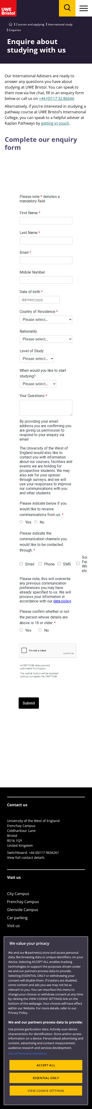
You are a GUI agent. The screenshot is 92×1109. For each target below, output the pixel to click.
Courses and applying (30, 24)
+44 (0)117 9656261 (44, 852)
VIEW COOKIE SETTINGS (46, 1091)
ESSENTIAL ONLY (46, 1078)
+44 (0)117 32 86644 (56, 98)
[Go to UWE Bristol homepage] (11, 24)
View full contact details (26, 857)
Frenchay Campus (23, 901)
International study (60, 24)
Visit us (13, 925)
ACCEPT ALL (46, 1065)
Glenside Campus (22, 909)
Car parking (17, 917)
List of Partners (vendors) (27, 1053)
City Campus (18, 893)
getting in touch (55, 123)
